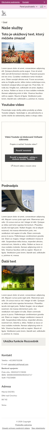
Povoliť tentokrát (23, 150)
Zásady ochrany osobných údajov (16, 428)
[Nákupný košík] (37, 13)
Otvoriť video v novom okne (24, 166)
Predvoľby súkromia (23, 425)
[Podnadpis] (18, 201)
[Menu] (44, 13)
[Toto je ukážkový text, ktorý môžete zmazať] (18, 53)
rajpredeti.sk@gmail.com (18, 364)
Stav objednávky (38, 428)
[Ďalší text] (18, 278)
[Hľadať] (31, 13)
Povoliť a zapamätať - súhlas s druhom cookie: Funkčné (23, 158)
